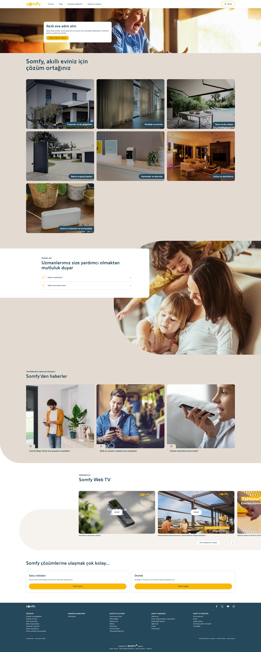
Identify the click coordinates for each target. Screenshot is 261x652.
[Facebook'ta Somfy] (216, 606)
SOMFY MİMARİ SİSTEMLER (126, 648)
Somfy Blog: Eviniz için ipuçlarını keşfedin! (49, 451)
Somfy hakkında (198, 616)
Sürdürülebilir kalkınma (158, 621)
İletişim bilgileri (114, 619)
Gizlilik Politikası (221, 638)
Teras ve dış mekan (31, 621)
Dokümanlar (113, 626)
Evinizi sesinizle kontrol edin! (184, 451)
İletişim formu (114, 621)
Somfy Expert (155, 628)
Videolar (112, 624)
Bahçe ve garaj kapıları (32, 624)
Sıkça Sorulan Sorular (116, 616)
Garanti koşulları (115, 628)
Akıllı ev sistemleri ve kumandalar (36, 631)
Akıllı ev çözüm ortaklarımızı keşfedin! (118, 451)
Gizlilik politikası (198, 621)
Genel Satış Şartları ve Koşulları (207, 638)
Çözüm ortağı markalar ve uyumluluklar (163, 619)
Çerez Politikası (231, 638)
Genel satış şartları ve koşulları (202, 624)
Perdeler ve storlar (31, 619)
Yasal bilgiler (196, 626)
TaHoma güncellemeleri (117, 631)
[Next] (233, 543)
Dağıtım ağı (154, 624)
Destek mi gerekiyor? (55, 277)
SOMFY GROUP (113, 648)
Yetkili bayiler (72, 616)
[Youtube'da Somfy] (228, 606)
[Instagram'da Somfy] (233, 606)
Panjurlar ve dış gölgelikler (34, 616)
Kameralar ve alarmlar (32, 626)
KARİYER (149, 648)
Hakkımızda (155, 616)
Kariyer (153, 626)
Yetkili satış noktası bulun (57, 285)
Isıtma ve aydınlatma (32, 628)
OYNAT (116, 512)
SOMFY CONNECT (140, 648)
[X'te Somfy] (222, 606)
